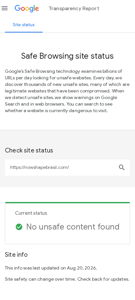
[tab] (24, 24)
